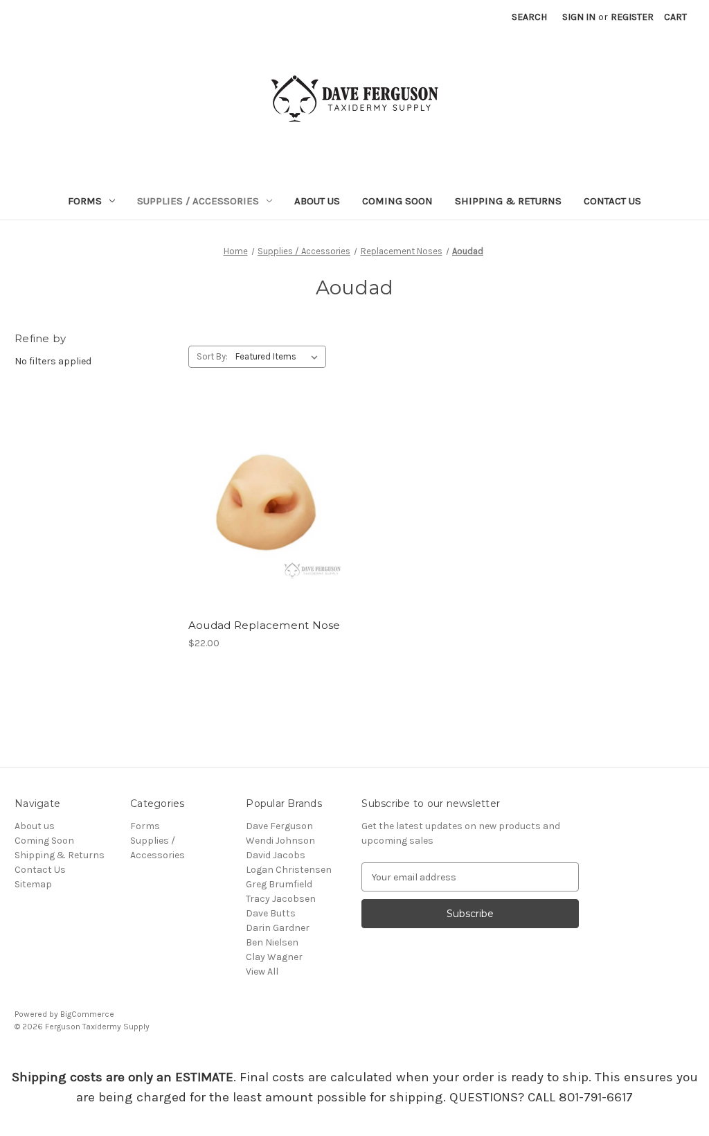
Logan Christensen (289, 870)
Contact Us (612, 201)
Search (529, 17)
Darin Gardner (277, 928)
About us (317, 201)
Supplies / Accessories (198, 201)
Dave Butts (271, 913)
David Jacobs (275, 855)
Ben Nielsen (272, 942)
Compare (263, 506)
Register (632, 17)
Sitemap (33, 884)
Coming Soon (397, 201)
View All (262, 971)
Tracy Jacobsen (281, 899)
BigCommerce (87, 1014)
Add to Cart (268, 530)
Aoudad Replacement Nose (264, 625)
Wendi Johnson (280, 840)
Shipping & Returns (508, 201)
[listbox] (279, 356)
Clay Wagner (274, 957)
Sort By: (212, 356)
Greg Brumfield (279, 884)
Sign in (578, 17)
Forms (85, 201)
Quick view (265, 481)
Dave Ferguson (279, 826)
